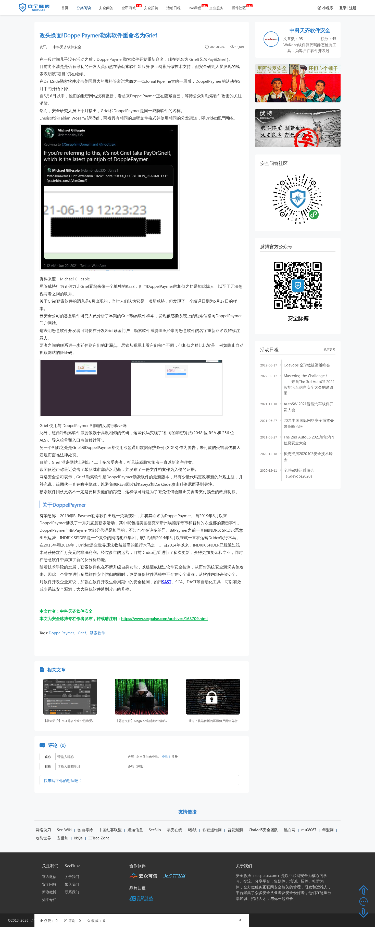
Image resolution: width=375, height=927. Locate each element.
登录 (342, 7)
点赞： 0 (51, 920)
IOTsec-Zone (99, 837)
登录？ (166, 756)
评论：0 (75, 920)
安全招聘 (151, 7)
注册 (352, 7)
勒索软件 (97, 632)
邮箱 (48, 766)
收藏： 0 (98, 920)
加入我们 (72, 884)
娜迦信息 (135, 829)
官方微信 (49, 876)
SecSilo (155, 829)
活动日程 (173, 7)
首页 (64, 7)
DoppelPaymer (61, 632)
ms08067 (308, 829)
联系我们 (72, 891)
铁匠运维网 (212, 829)
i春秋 (192, 829)
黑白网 (289, 829)
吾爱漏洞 (235, 829)
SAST (166, 581)
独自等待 (85, 829)
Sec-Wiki (64, 829)
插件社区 (239, 7)
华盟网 (328, 829)
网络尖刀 (43, 829)
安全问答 (106, 7)
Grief (82, 632)
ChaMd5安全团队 (263, 829)
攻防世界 (43, 837)
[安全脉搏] (38, 9)
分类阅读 (84, 7)
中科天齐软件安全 (67, 46)
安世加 (62, 837)
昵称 (48, 757)
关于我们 (72, 876)
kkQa (78, 837)
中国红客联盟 (110, 829)
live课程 (195, 7)
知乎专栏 (49, 899)
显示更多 (329, 349)
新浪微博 (49, 891)
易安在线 (174, 829)
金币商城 (128, 7)
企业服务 (216, 7)
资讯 (43, 46)
